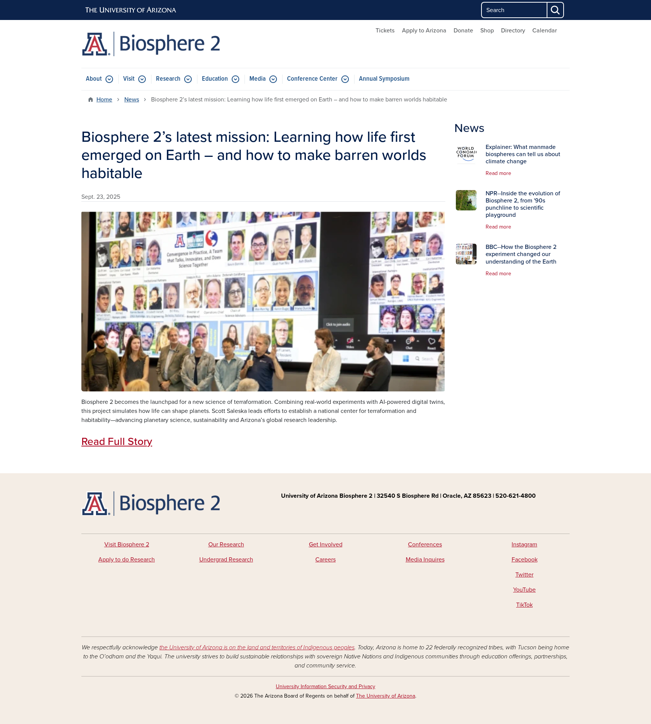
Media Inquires (425, 559)
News (131, 99)
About (94, 79)
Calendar (544, 30)
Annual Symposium (384, 79)
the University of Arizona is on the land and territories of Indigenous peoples (257, 647)
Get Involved (325, 544)
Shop (487, 30)
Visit (128, 79)
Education (215, 79)
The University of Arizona (385, 696)
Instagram (524, 544)
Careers (325, 559)
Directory (513, 30)
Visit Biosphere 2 (126, 544)
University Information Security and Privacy (325, 686)
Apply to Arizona (424, 30)
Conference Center (312, 79)
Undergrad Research (226, 559)
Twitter (524, 574)
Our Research (226, 544)
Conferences (425, 544)
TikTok (524, 605)
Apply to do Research (126, 559)
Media (257, 79)
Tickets (385, 30)
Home (104, 99)
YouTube (524, 590)
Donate (463, 30)
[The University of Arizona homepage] (131, 10)
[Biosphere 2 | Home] (159, 44)
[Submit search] (555, 10)
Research (168, 79)
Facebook (525, 559)
